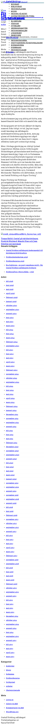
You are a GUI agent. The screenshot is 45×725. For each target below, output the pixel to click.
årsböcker (10, 666)
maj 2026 (9, 289)
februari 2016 (11, 584)
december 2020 (12, 447)
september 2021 (12, 422)
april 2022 (10, 398)
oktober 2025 (11, 305)
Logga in (9, 700)
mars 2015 (10, 612)
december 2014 (12, 616)
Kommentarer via (15, 708)
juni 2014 (9, 632)
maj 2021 (9, 439)
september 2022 (12, 382)
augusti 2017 (11, 531)
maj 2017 (9, 544)
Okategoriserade (13, 690)
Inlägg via (12, 704)
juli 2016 (9, 568)
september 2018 (12, 499)
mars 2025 (10, 326)
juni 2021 (9, 435)
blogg (8, 670)
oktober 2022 (11, 378)
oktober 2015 (11, 588)
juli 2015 (9, 600)
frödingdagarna (13, 678)
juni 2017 (9, 539)
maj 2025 (9, 322)
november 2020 (12, 451)
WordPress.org (12, 712)
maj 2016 (9, 576)
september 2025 (12, 309)
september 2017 (12, 527)
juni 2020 (10, 467)
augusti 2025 (11, 313)
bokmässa (10, 674)
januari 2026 (11, 301)
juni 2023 (10, 354)
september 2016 (12, 564)
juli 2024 (9, 330)
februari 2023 (11, 370)
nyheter (9, 686)
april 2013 (10, 652)
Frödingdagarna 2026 (15, 261)
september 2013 (12, 636)
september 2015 (12, 592)
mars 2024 (10, 338)
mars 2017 (10, 552)
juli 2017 (9, 535)
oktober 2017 (11, 523)
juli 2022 (9, 386)
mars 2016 (10, 580)
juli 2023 (9, 350)
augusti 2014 (11, 628)
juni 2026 (10, 285)
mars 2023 (10, 366)
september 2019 (12, 487)
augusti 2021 (11, 426)
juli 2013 (9, 644)
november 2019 (12, 483)
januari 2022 (11, 410)
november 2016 (12, 560)
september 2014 (12, 624)
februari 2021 (11, 443)
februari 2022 (12, 406)
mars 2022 (10, 402)
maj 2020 (9, 471)
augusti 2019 (11, 491)
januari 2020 (11, 479)
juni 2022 (10, 390)
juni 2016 (9, 572)
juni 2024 (10, 334)
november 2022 (12, 374)
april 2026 (10, 293)
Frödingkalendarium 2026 (17, 257)
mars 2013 (10, 657)
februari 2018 (11, 515)
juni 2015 (9, 604)
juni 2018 (9, 511)
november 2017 (12, 519)
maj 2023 (9, 358)
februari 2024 (12, 342)
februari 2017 (11, 556)
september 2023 (12, 346)
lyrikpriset (10, 682)
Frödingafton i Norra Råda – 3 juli (20, 272)
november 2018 (12, 495)
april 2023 (10, 362)
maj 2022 (9, 394)
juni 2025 (10, 318)
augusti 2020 (11, 459)
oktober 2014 (11, 620)
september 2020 (12, 455)
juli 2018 (9, 507)
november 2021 (12, 418)
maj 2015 (9, 608)
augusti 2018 (11, 503)
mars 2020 (10, 475)
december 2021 (12, 414)
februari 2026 (12, 297)
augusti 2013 (11, 640)
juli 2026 (9, 281)
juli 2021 (9, 431)
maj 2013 (9, 648)
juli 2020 (9, 463)
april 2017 (10, 548)
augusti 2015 (11, 596)
